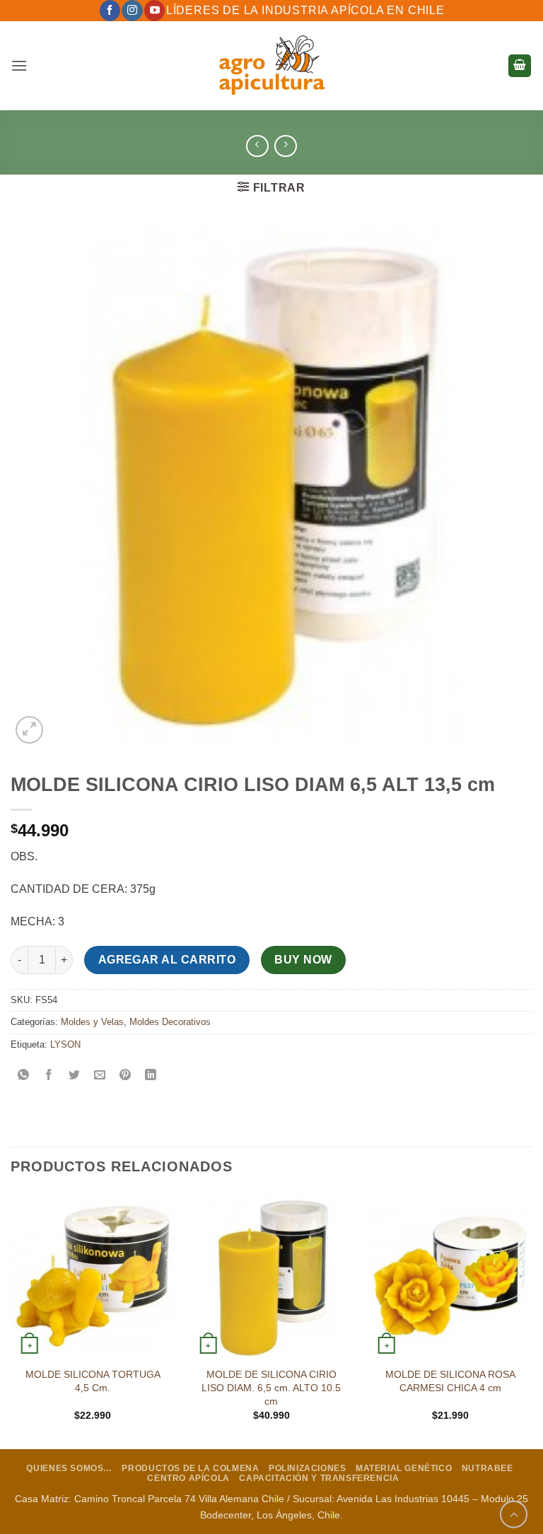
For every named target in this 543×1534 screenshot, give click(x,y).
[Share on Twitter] (74, 1076)
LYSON (65, 1044)
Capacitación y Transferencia (319, 1478)
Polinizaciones (307, 1468)
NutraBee (487, 1468)
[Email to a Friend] (100, 1076)
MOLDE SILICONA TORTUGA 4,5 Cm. (92, 1381)
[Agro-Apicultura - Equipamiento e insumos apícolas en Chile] (271, 65)
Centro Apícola (188, 1478)
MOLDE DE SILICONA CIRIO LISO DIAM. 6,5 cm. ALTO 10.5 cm (271, 1387)
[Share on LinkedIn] (151, 1076)
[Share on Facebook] (49, 1076)
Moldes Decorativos (170, 1022)
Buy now (303, 960)
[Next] (531, 1319)
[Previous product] (285, 146)
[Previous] (11, 1319)
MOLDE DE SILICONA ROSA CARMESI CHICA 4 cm (450, 1381)
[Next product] (257, 146)
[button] (19, 65)
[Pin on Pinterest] (125, 1076)
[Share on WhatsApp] (23, 1076)
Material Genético (404, 1468)
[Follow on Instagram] (132, 10)
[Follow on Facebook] (110, 10)
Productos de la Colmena (190, 1468)
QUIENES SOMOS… (69, 1468)
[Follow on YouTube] (154, 10)
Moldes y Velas (92, 1022)
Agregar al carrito (166, 960)
